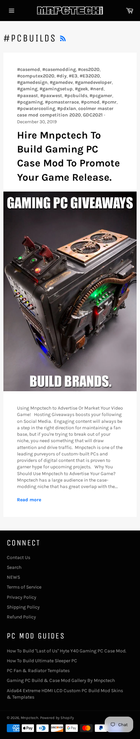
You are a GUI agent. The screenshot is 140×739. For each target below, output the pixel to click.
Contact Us (18, 557)
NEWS (13, 577)
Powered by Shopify (57, 718)
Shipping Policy (23, 607)
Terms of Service (24, 587)
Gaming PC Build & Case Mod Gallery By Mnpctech (61, 680)
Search (14, 567)
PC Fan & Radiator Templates (38, 670)
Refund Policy (21, 617)
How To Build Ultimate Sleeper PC (42, 661)
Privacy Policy (21, 597)
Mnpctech (29, 718)
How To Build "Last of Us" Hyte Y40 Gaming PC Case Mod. (66, 651)
